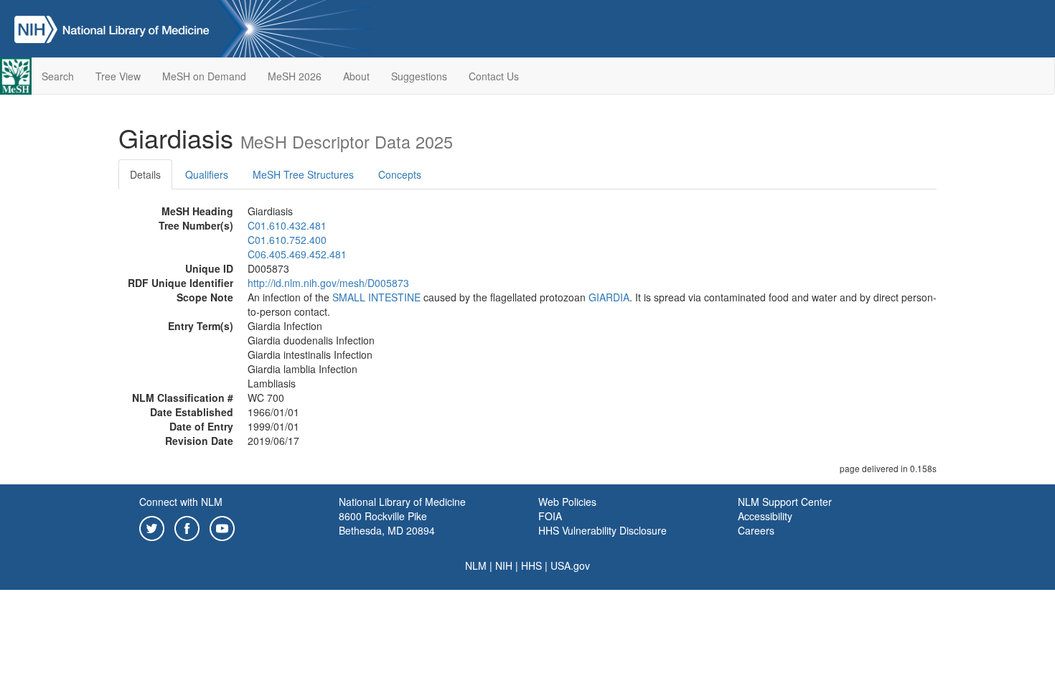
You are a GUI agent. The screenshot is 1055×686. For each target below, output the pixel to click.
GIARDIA (609, 297)
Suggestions (419, 76)
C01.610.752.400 (287, 239)
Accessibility (765, 516)
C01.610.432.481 (287, 225)
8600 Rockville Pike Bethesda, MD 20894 (387, 523)
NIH (503, 565)
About (356, 76)
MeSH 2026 (295, 76)
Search (58, 76)
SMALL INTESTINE (376, 297)
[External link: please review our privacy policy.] (151, 527)
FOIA (550, 516)
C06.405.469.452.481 (297, 254)
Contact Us (494, 76)
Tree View (118, 76)
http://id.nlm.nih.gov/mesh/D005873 (328, 283)
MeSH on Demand (204, 76)
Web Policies (567, 501)
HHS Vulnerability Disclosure (602, 530)
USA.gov (570, 565)
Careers (756, 530)
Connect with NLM (180, 501)
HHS (531, 565)
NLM (476, 565)
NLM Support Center (785, 501)
